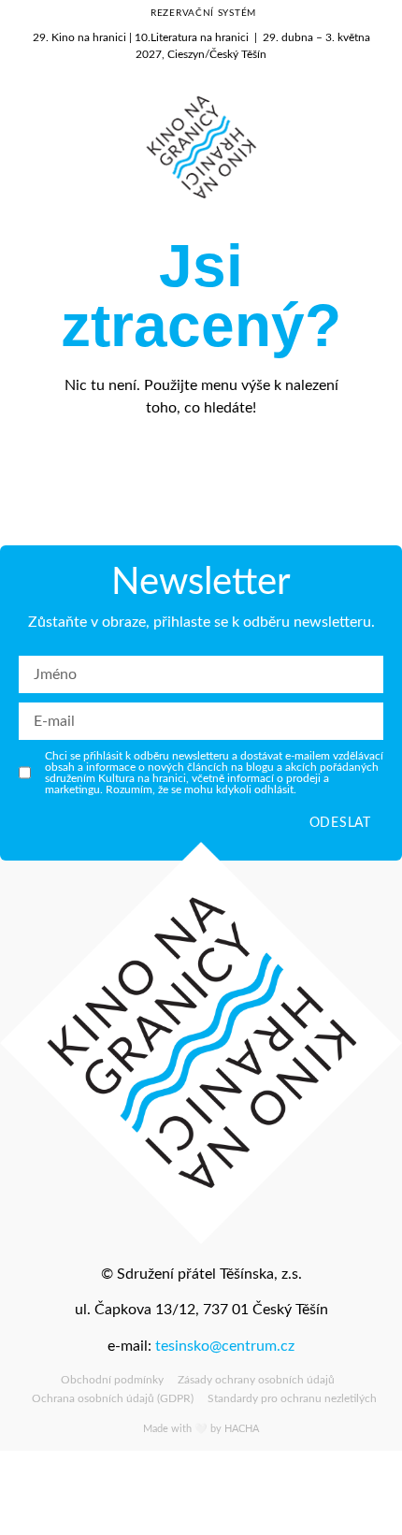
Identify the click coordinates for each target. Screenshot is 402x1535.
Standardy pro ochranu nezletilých (292, 1398)
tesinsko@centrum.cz (224, 1346)
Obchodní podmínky (112, 1379)
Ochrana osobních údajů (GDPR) (113, 1398)
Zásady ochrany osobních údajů (256, 1379)
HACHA (241, 1429)
